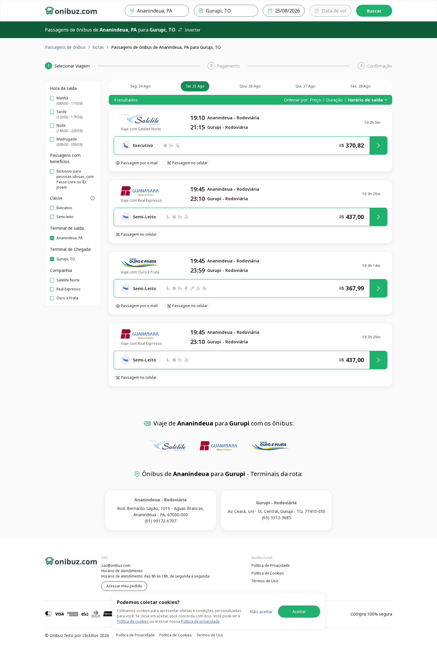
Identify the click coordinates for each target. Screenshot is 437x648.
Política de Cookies (267, 573)
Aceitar (299, 611)
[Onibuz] (71, 11)
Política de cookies (133, 621)
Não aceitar (261, 611)
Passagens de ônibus (65, 47)
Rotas (98, 47)
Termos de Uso (264, 580)
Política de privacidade (200, 621)
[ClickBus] (61, 564)
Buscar (374, 11)
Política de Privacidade (270, 565)
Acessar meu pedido (124, 585)
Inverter (192, 30)
